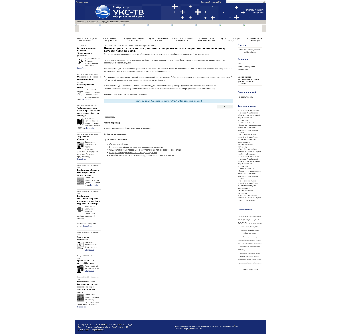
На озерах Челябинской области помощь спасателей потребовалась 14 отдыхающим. (249, 116)
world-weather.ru (250, 52)
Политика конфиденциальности (188, 328)
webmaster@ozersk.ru (94, 329)
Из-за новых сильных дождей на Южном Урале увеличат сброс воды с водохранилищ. (248, 138)
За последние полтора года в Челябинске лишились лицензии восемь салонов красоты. (249, 128)
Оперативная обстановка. (83, 137)
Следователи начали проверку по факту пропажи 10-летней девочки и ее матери (145, 150)
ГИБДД (240, 220)
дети (239, 243)
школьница (142, 94)
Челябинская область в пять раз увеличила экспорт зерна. (88, 172)
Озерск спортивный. (247, 122)
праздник (256, 256)
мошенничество (244, 246)
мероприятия (257, 243)
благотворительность (249, 237)
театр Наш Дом (256, 260)
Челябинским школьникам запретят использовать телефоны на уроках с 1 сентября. (88, 200)
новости (241, 250)
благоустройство (243, 240)
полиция (133, 94)
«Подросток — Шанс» (118, 144)
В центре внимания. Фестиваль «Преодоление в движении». (86, 52)
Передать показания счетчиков (115, 21)
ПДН (120, 94)
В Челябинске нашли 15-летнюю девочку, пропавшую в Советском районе (141, 155)
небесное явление (255, 246)
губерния (258, 240)
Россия (247, 227)
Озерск (126, 94)
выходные (252, 240)
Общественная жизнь (91, 46)
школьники (258, 263)
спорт (249, 260)
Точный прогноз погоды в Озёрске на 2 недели (255, 50)
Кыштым (251, 220)
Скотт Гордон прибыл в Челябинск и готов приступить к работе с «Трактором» (249, 151)
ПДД (249, 223)
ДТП (244, 220)
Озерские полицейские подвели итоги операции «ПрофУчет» (136, 147)
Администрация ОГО (245, 216)
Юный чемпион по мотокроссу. (245, 145)
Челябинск (244, 230)
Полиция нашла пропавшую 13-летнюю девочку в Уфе (133, 152)
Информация (92, 21)
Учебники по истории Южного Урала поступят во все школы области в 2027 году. (88, 112)
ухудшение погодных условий (246, 263)
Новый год (258, 220)
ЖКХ (247, 220)
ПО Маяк (253, 223)
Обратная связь (82, 2)
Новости (80, 21)
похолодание (249, 256)
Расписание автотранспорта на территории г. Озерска (248, 80)
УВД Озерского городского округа (143, 45)
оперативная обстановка (247, 253)
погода (257, 253)
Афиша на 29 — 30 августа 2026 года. (85, 261)
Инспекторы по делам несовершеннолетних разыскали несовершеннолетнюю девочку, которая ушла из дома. (165, 49)
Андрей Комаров (256, 216)
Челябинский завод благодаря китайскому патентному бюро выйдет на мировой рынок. (87, 286)
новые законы (249, 250)
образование (257, 250)
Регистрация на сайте (254, 10)
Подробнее (81, 68)
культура (250, 243)
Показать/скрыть (245, 97)
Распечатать (109, 117)
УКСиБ (257, 227)
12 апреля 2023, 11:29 (112, 45)
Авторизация (258, 12)
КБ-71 (241, 63)
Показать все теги (250, 269)
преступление (242, 260)
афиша (254, 233)
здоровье (244, 243)
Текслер (252, 227)
